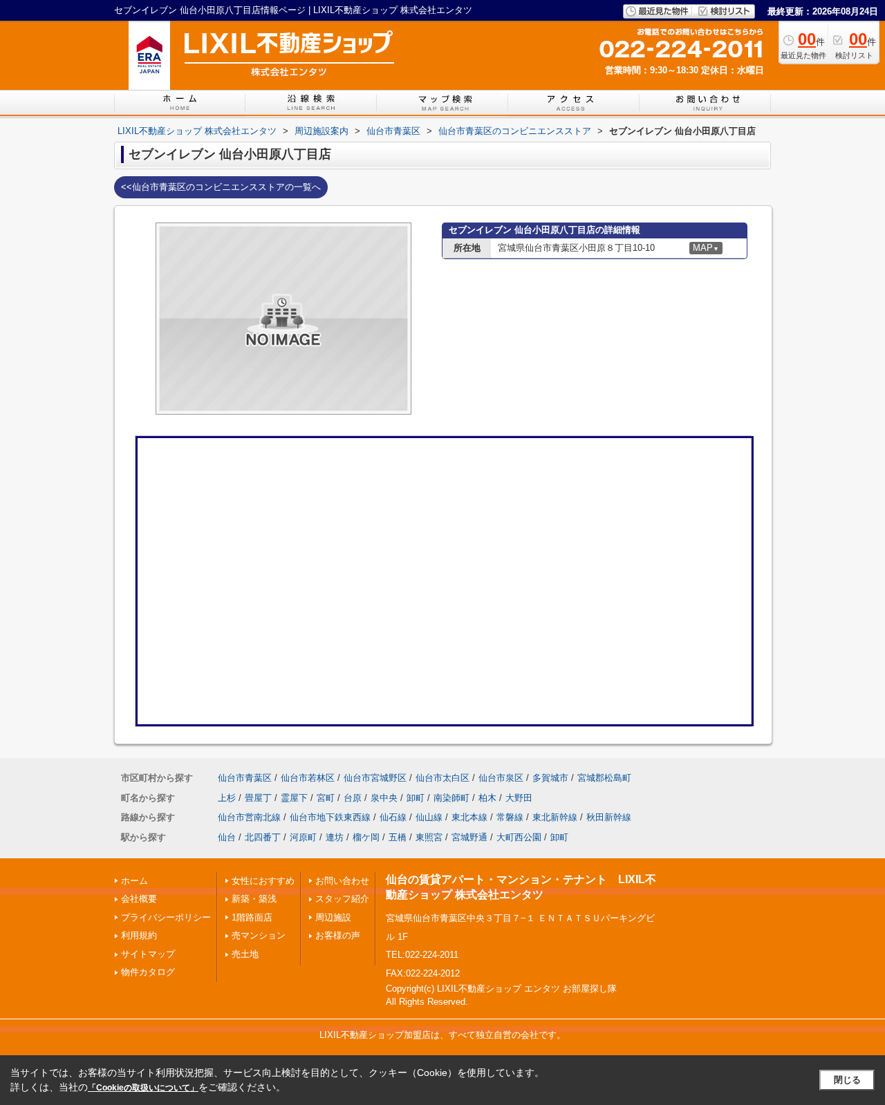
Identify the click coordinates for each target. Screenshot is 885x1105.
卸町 (416, 798)
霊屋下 (294, 798)
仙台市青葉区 (245, 778)
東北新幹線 (554, 817)
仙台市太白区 (442, 778)
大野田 (518, 798)
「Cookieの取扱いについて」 (143, 1088)
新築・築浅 (254, 899)
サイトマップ (148, 954)
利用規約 (139, 935)
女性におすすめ (263, 881)
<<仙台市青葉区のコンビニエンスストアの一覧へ (221, 187)
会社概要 (139, 899)
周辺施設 (333, 917)
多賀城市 (550, 778)
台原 (353, 798)
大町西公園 (518, 837)
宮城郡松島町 (604, 778)
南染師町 (451, 798)
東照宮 (429, 837)
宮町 (326, 798)
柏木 (487, 798)
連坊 (335, 837)
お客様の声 (337, 935)
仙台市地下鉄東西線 (330, 817)
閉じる (847, 1080)
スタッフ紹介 (342, 899)
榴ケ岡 (366, 837)
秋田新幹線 (608, 817)
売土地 (245, 954)
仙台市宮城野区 (375, 778)
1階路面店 (252, 917)
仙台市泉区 (500, 778)
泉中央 (384, 798)
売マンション (259, 935)
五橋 (398, 837)
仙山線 (429, 817)
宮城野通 (469, 837)
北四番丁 (263, 837)
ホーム (134, 881)
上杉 (227, 798)
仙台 (227, 837)
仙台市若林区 (308, 778)
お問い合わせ (342, 881)
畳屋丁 (258, 798)
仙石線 (393, 817)
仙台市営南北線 (249, 817)
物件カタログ (148, 972)
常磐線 (509, 817)
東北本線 (469, 817)
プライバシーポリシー (166, 917)
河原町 (303, 837)
